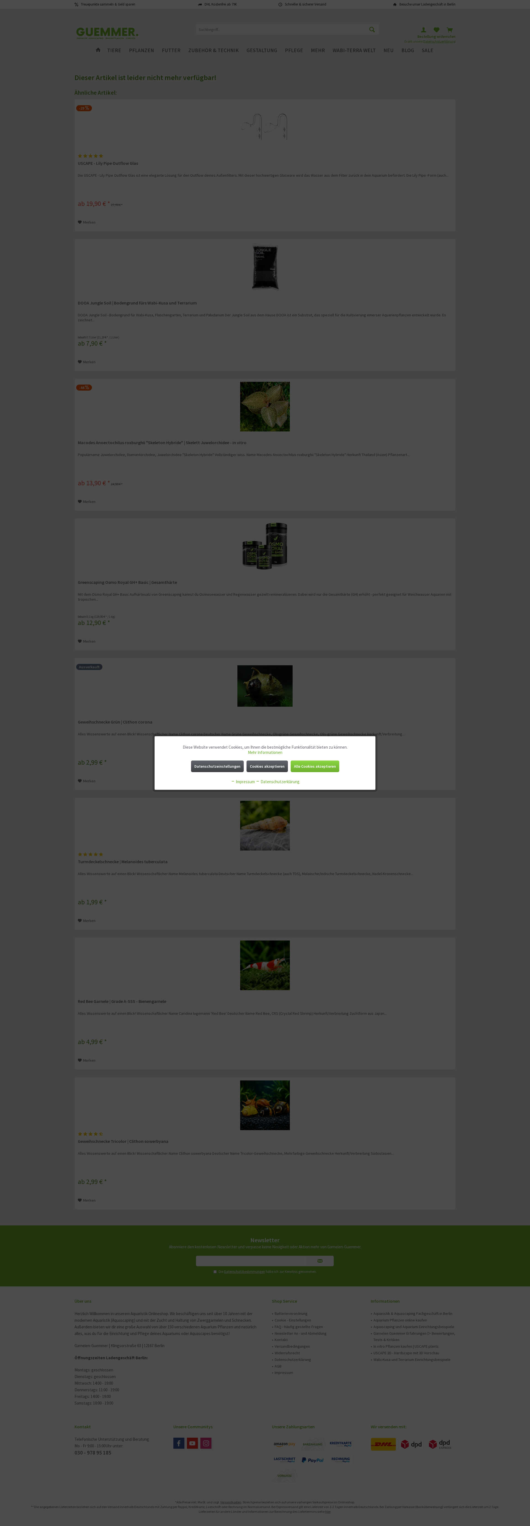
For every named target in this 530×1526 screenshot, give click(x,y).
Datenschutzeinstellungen (217, 766)
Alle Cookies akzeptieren (315, 766)
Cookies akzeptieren (267, 766)
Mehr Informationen (265, 752)
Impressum (245, 781)
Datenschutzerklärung (280, 781)
